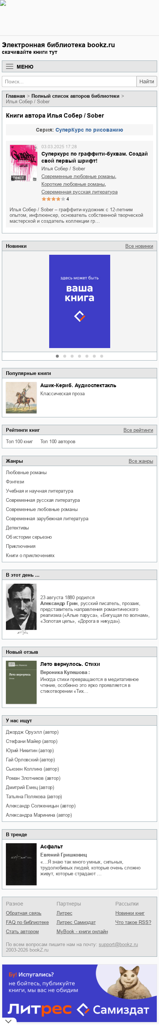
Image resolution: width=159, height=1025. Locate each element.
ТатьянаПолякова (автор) (34, 796)
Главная (15, 96)
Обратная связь (23, 913)
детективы (17, 528)
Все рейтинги (138, 430)
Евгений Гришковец (63, 855)
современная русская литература (43, 500)
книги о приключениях (30, 555)
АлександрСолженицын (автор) (40, 806)
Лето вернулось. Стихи (70, 664)
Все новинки (139, 246)
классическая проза (62, 393)
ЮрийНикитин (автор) (30, 750)
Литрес (64, 913)
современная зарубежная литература (47, 518)
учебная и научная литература (39, 491)
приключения (20, 546)
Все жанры (141, 461)
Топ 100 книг (19, 441)
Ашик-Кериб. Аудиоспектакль (78, 385)
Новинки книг (130, 913)
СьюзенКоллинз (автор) (32, 769)
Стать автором (22, 931)
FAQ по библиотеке (27, 922)
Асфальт (51, 846)
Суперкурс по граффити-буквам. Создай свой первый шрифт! (94, 157)
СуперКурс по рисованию (89, 130)
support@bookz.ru (118, 944)
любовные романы (26, 472)
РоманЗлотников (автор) (33, 778)
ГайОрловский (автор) (30, 759)
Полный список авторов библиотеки (75, 96)
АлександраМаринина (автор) (39, 815)
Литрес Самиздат (76, 922)
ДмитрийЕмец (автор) (30, 787)
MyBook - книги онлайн (82, 931)
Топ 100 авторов (57, 441)
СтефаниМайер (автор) (31, 741)
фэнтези (15, 481)
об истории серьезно (29, 537)
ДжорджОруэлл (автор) (32, 732)
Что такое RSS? (133, 922)
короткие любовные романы (73, 184)
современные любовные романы (42, 509)
